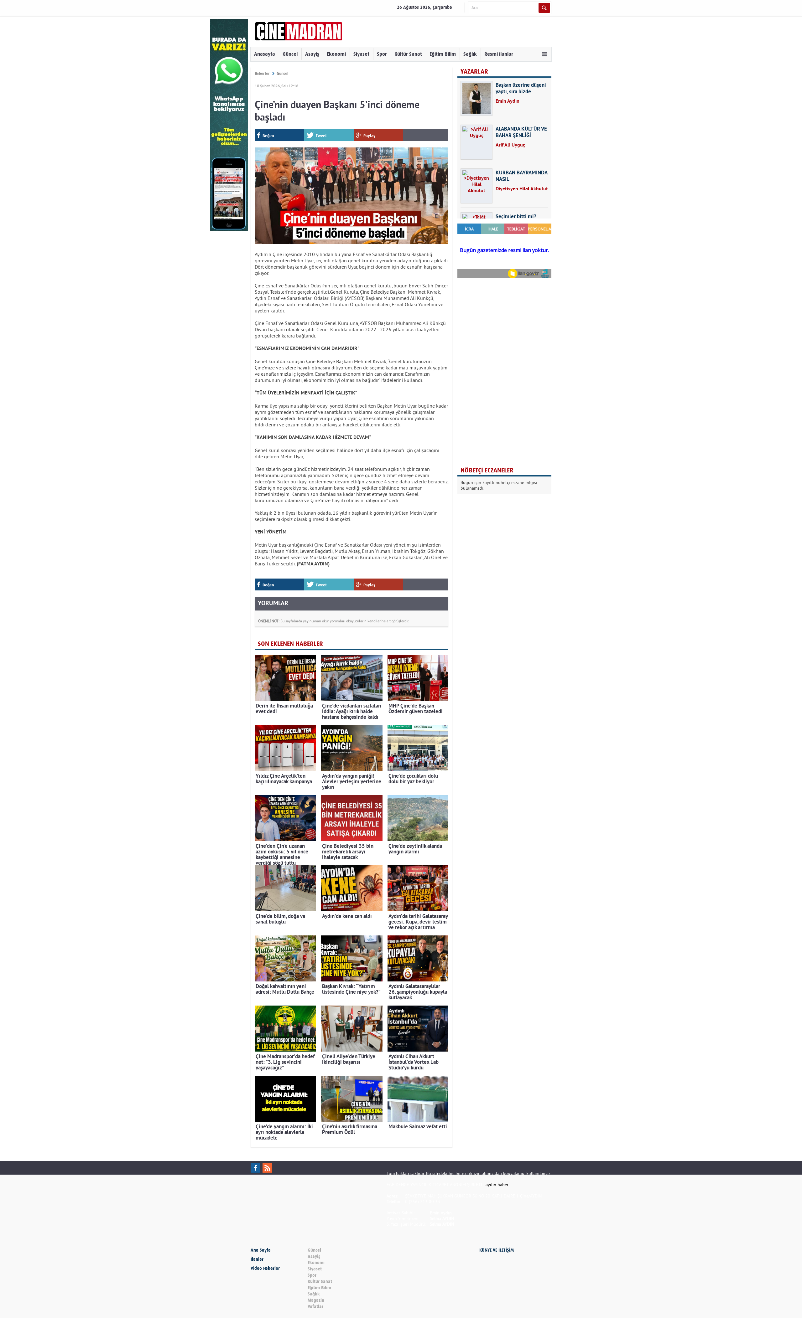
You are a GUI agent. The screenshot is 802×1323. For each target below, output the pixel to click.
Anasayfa (264, 54)
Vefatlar (315, 1306)
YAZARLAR (474, 71)
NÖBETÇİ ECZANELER (487, 470)
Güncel (290, 54)
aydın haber (497, 1184)
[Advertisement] (504, 324)
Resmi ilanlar (498, 54)
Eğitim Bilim (443, 54)
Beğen (268, 135)
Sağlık (470, 54)
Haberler (262, 73)
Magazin (316, 1300)
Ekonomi (336, 54)
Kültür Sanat (408, 54)
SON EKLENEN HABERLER (290, 643)
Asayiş (312, 54)
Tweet (321, 135)
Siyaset (361, 54)
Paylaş (369, 135)
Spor (382, 54)
